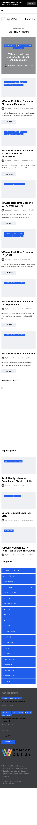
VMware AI (18, 665)
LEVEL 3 (23, 82)
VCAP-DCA (18, 648)
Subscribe (8, 742)
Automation (18, 576)
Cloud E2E (9, 495)
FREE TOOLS (18, 598)
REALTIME (28, 45)
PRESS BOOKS (18, 631)
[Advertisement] (18, 806)
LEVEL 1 (8, 82)
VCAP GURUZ (18, 642)
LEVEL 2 (20, 45)
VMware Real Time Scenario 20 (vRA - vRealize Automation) (17, 153)
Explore (31, 3)
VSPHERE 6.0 (18, 681)
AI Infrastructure (18, 570)
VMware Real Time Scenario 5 (14, 702)
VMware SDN (18, 676)
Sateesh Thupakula (16, 65)
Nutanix (17, 495)
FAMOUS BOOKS (18, 592)
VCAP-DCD (18, 653)
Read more (9, 121)
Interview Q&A (10, 45)
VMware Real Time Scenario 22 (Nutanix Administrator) (18, 57)
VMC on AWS (18, 659)
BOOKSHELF (18, 581)
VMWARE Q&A (18, 48)
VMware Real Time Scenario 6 (18, 353)
